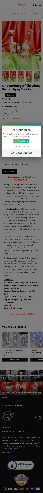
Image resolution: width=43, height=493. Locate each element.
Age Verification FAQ (21, 146)
